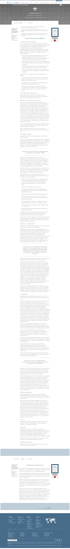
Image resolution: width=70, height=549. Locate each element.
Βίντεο (60, 2)
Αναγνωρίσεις (36, 2)
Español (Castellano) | (48, 532)
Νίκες (31, 2)
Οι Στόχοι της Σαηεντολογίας (29, 521)
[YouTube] (59, 540)
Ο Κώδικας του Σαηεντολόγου (29, 526)
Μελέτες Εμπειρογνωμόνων (44, 2)
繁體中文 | (10, 532)
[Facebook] (55, 540)
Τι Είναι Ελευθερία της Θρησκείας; (38, 520)
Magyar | (46, 534)
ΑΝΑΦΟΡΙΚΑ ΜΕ (16, 22)
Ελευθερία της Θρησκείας (24, 2)
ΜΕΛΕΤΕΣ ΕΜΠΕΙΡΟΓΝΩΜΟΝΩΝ (20, 517)
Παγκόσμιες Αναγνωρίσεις (11, 521)
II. (22, 22)
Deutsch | (22, 533)
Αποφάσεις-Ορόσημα (12, 522)
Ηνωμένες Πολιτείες (12, 519)
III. (24, 22)
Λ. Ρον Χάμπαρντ (29, 519)
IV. (26, 22)
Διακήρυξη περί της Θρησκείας (39, 527)
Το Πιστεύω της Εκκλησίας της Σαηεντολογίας (30, 523)
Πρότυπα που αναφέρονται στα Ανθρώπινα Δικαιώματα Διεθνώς (39, 523)
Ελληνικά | (46, 533)
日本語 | (34, 534)
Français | (34, 533)
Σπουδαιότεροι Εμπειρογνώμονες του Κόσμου (21, 522)
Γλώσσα (9, 530)
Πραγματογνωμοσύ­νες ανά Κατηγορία (21, 519)
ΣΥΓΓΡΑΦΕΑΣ (30, 22)
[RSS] (61, 540)
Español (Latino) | (11, 533)
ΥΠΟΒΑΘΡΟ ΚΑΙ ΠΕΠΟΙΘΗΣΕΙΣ (29, 517)
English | (34, 532)
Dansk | (22, 532)
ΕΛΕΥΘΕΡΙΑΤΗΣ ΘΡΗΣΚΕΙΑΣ (38, 517)
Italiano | (22, 534)
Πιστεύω (51, 2)
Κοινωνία (56, 2)
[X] (57, 540)
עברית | (10, 534)
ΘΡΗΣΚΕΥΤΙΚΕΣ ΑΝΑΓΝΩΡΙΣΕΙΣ (11, 517)
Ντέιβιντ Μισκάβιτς (30, 528)
